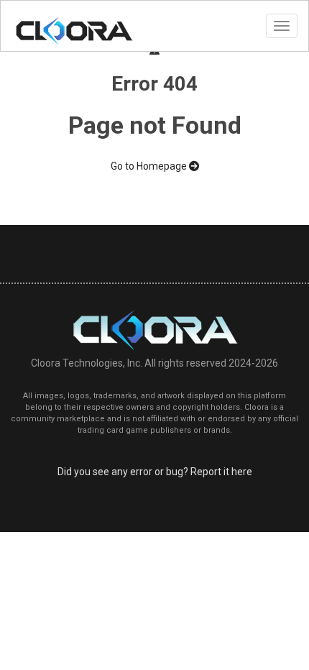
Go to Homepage (150, 166)
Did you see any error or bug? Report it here (154, 471)
